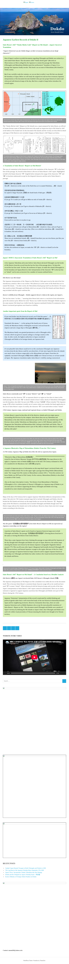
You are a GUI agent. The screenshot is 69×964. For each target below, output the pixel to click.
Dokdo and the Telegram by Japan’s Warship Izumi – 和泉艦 (22, 874)
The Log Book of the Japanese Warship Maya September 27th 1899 (24, 870)
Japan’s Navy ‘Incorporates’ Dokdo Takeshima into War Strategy (23, 872)
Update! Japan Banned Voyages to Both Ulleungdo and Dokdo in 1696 (25, 868)
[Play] (5, 673)
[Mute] (61, 673)
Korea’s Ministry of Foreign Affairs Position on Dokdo (20, 876)
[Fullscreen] (64, 673)
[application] (34, 657)
